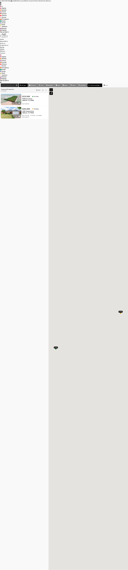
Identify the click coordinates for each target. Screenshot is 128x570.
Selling (2, 49)
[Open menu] (0, 82)
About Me (3, 41)
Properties (3, 45)
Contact (2, 53)
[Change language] (1, 6)
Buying (2, 47)
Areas (2, 43)
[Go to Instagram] (0, 4)
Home (2, 39)
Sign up (2, 32)
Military (2, 51)
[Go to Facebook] (0, 2)
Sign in (7, 32)
